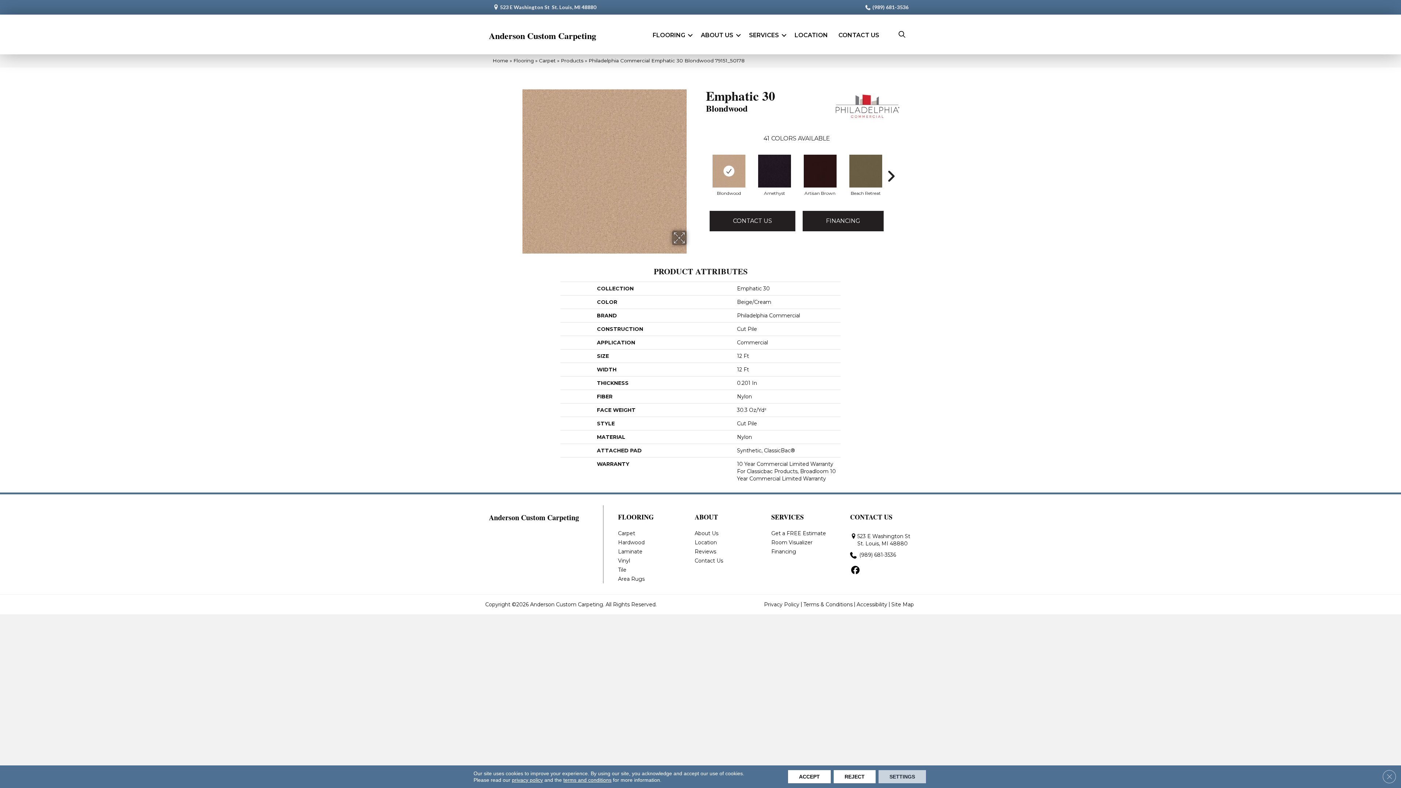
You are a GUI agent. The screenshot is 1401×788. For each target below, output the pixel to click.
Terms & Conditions (828, 604)
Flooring (669, 35)
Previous (702, 176)
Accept (809, 777)
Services (764, 35)
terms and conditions (587, 780)
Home (500, 60)
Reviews (705, 551)
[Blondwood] (729, 171)
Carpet (547, 60)
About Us (717, 35)
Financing (843, 220)
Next (890, 176)
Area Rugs (631, 579)
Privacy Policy (781, 604)
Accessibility (872, 604)
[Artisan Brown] (820, 171)
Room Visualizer (792, 542)
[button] (690, 35)
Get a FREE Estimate (798, 533)
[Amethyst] (774, 171)
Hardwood (631, 542)
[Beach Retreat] (866, 171)
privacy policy (527, 780)
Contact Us (858, 35)
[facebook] (855, 570)
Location (811, 35)
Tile (622, 570)
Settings (902, 777)
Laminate (630, 551)
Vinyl (624, 560)
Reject (855, 777)
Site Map (902, 604)
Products (572, 60)
